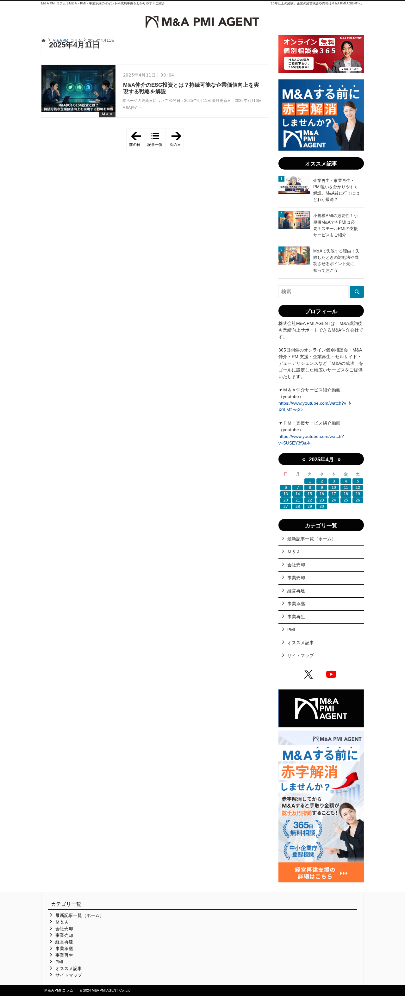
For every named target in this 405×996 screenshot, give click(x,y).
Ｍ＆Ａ (107, 114)
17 (334, 494)
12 (358, 487)
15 (310, 494)
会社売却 (296, 564)
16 (322, 494)
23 (322, 500)
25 (346, 500)
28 (298, 506)
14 (298, 494)
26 (358, 500)
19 (358, 494)
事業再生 (296, 616)
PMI (291, 629)
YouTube (332, 675)
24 (334, 500)
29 (310, 506)
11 (346, 487)
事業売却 (296, 577)
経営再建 (296, 590)
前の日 (136, 139)
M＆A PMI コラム (58, 990)
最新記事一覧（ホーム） (311, 538)
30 (322, 506)
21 (298, 500)
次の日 (177, 139)
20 (286, 500)
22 (310, 500)
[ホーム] (43, 40)
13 (286, 494)
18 (346, 494)
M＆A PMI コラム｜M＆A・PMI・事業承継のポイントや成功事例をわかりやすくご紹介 (103, 3)
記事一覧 (155, 144)
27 (286, 506)
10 (334, 487)
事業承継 (296, 603)
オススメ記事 (300, 642)
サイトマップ (300, 655)
